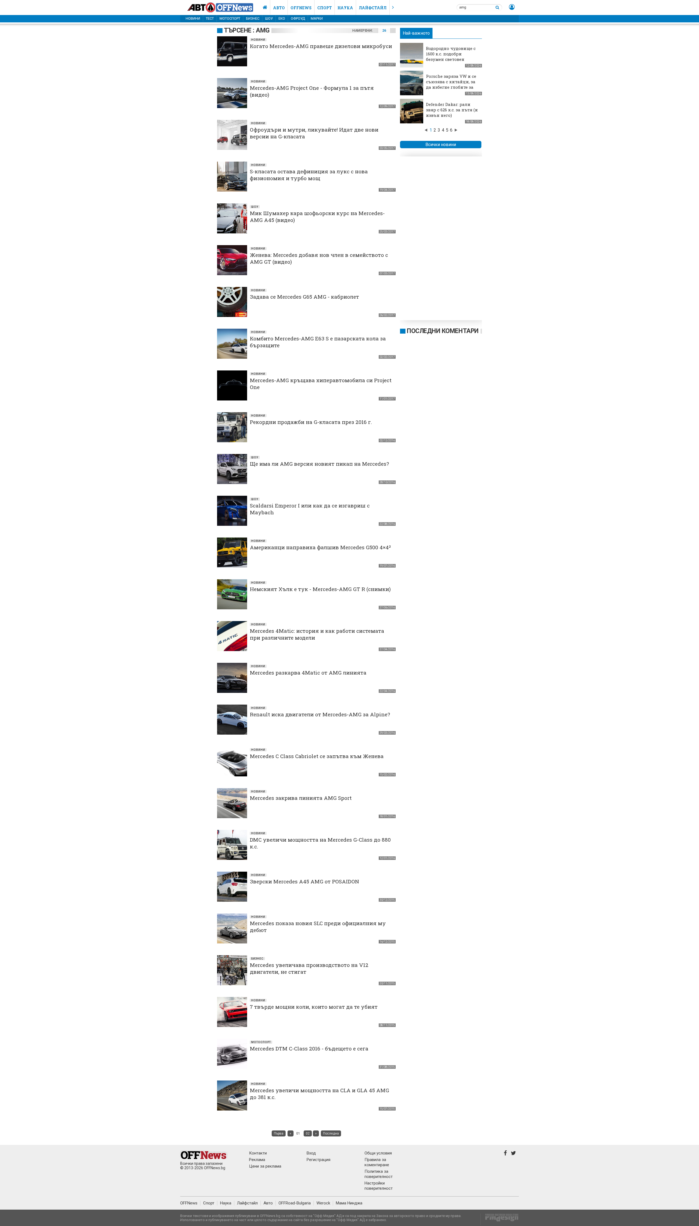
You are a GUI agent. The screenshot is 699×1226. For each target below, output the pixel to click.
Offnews (301, 7)
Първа (278, 1133)
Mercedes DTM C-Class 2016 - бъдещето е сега (309, 1048)
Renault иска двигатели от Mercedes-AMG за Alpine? (320, 714)
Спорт (324, 7)
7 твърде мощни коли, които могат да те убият (314, 1006)
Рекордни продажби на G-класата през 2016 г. (311, 421)
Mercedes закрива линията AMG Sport (301, 797)
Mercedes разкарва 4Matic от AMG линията (308, 672)
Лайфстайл (373, 7)
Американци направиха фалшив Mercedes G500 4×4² (320, 547)
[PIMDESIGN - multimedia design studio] (499, 1219)
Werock (323, 1203)
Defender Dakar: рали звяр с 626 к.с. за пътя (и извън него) (452, 110)
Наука (345, 7)
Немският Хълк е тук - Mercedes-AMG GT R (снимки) (320, 589)
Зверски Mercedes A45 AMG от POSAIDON (304, 881)
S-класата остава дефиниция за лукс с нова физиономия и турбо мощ (309, 175)
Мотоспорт (230, 18)
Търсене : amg (246, 30)
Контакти (258, 1153)
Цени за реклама (265, 1166)
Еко (282, 18)
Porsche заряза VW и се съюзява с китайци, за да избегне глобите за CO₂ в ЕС (451, 84)
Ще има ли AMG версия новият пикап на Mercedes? (319, 463)
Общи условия (378, 1153)
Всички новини (440, 144)
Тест (210, 18)
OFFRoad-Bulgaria (295, 1203)
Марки (317, 18)
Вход (311, 1153)
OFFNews (188, 1203)
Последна (331, 1133)
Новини (193, 18)
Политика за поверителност (379, 1174)
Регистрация (318, 1159)
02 (308, 1133)
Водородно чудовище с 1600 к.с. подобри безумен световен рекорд (451, 56)
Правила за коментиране (377, 1162)
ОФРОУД (298, 18)
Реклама (257, 1159)
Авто (279, 7)
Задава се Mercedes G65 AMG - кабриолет (304, 296)
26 (384, 30)
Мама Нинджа (349, 1203)
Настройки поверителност (379, 1186)
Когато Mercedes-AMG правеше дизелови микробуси (321, 46)
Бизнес (252, 18)
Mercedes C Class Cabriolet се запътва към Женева (317, 756)
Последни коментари (443, 331)
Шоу (269, 18)
